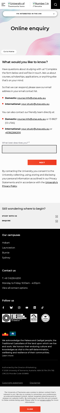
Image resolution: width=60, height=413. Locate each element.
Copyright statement (12, 383)
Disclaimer (35, 383)
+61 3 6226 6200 (12, 278)
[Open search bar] (55, 4)
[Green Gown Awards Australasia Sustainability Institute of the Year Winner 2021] (45, 318)
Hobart (6, 242)
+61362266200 (13, 132)
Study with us (9, 216)
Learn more (7, 355)
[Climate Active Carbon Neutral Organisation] (33, 318)
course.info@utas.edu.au (31, 98)
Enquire (6, 221)
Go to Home (8, 51)
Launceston (8, 247)
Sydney (6, 257)
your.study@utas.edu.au (35, 104)
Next (42, 162)
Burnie (5, 252)
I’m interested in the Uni (29, 14)
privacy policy (45, 400)
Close (30, 409)
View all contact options (15, 288)
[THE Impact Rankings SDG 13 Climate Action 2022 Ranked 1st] (14, 318)
